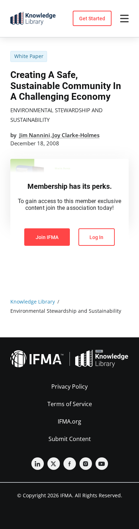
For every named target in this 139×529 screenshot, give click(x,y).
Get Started (92, 18)
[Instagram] (85, 463)
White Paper (28, 56)
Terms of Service (69, 404)
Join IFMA (47, 237)
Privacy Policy (69, 386)
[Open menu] (124, 18)
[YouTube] (102, 463)
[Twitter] (53, 463)
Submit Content (69, 439)
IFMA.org (69, 421)
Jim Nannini (34, 135)
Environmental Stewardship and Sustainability (56, 115)
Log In (96, 237)
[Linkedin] (37, 463)
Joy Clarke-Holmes (75, 135)
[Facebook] (69, 463)
